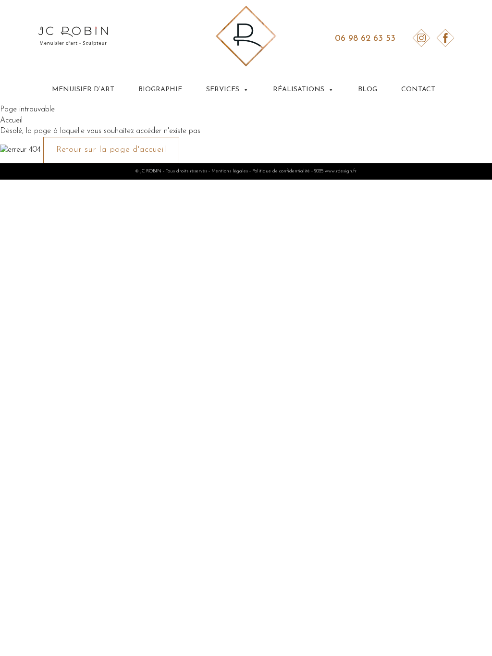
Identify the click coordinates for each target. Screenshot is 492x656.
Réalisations (298, 89)
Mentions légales (229, 171)
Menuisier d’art (83, 89)
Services (222, 89)
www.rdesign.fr (341, 171)
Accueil (11, 120)
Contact (418, 89)
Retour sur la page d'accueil (111, 150)
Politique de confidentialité (281, 171)
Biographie (160, 89)
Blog (367, 89)
